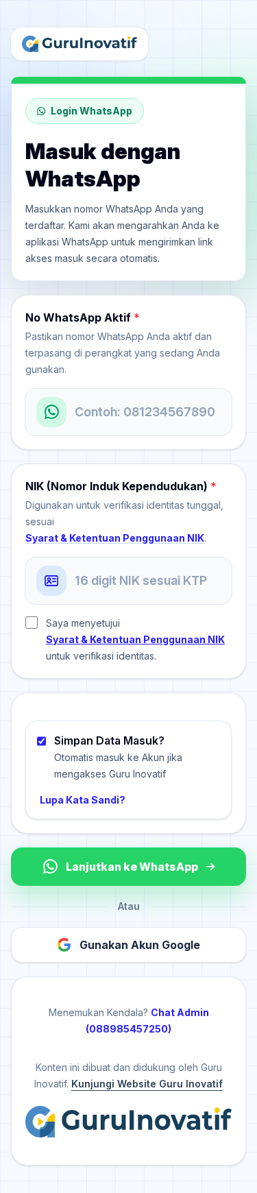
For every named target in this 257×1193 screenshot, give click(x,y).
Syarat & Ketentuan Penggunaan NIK (114, 538)
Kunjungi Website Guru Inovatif (147, 1083)
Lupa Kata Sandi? (82, 800)
